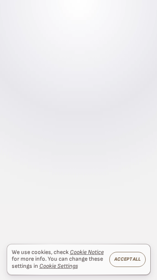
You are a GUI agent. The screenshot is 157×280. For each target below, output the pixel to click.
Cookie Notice (87, 252)
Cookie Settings (58, 266)
